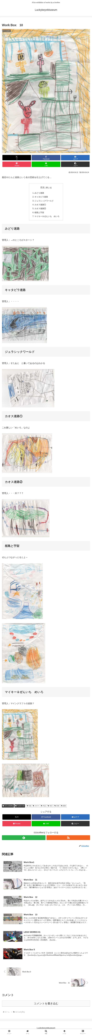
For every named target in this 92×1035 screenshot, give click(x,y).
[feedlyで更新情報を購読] (24, 837)
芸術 (57, 806)
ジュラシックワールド (44, 201)
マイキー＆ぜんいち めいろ (46, 216)
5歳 (30, 806)
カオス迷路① (40, 205)
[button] (75, 164)
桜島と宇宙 (39, 212)
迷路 (64, 806)
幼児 (51, 806)
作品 (44, 806)
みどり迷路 (39, 193)
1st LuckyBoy (9, 806)
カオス (37, 806)
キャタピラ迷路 (41, 197)
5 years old (20, 806)
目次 (42, 187)
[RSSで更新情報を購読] (68, 837)
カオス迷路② (40, 208)
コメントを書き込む (46, 1003)
